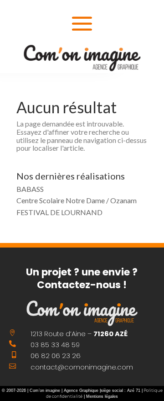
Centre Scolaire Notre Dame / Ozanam (76, 200)
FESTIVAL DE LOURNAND (59, 212)
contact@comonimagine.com (82, 367)
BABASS (30, 189)
